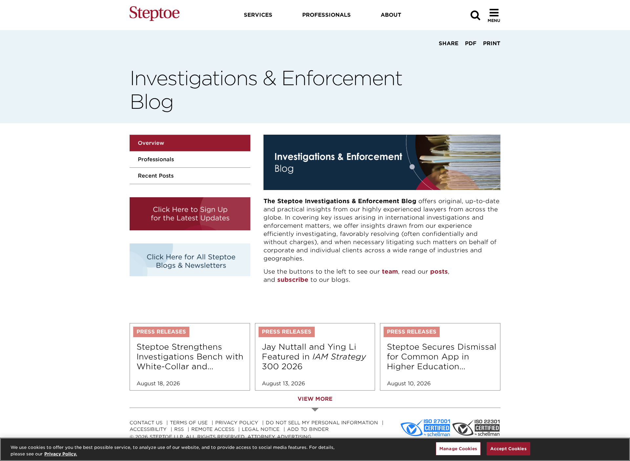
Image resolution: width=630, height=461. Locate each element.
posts (439, 271)
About (391, 15)
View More (315, 399)
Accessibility (148, 429)
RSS (179, 429)
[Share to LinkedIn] (446, 55)
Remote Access (212, 429)
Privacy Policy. (60, 453)
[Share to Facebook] (427, 55)
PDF (470, 43)
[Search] (475, 15)
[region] (315, 449)
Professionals (156, 159)
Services (258, 15)
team (390, 271)
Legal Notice (261, 429)
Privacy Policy (236, 422)
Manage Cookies (458, 448)
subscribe (292, 279)
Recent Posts (156, 176)
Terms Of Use (189, 422)
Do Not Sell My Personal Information (322, 422)
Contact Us (146, 422)
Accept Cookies (508, 448)
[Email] (468, 55)
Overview (151, 143)
